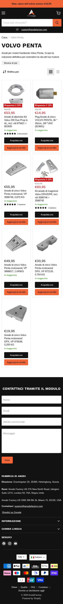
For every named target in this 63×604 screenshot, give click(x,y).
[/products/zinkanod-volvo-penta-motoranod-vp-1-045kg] (16, 243)
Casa (4, 37)
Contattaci (43, 587)
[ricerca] (57, 22)
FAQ (33, 587)
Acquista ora (16, 140)
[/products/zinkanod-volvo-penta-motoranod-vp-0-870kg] (16, 169)
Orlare (14, 587)
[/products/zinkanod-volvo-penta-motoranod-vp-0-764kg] (46, 243)
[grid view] (50, 71)
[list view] (57, 71)
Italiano (38, 557)
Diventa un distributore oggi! (31, 590)
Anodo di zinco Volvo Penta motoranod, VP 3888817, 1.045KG (15, 267)
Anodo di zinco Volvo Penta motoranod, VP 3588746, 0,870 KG (15, 193)
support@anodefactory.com (34, 29)
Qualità (24, 587)
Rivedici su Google (11, 512)
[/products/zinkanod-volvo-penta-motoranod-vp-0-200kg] (16, 313)
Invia (7, 460)
